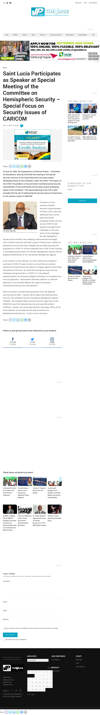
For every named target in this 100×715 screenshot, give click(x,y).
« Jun (28, 694)
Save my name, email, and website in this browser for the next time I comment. (31, 628)
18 (47, 682)
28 (32, 689)
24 (43, 686)
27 (29, 689)
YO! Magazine (55, 659)
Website (6, 619)
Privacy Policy (55, 671)
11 (47, 679)
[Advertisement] (58, 23)
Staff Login (78, 3)
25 (47, 686)
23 (40, 686)
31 (43, 689)
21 (32, 686)
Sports (33, 35)
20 (29, 686)
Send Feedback (93, 3)
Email (85, 3)
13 (29, 682)
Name (5, 602)
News (6, 35)
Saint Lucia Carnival (55, 35)
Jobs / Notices (69, 35)
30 (40, 689)
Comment (7, 581)
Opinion (25, 35)
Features (42, 35)
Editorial (15, 35)
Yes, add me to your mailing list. (16, 639)
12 (51, 679)
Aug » (33, 694)
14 (32, 682)
